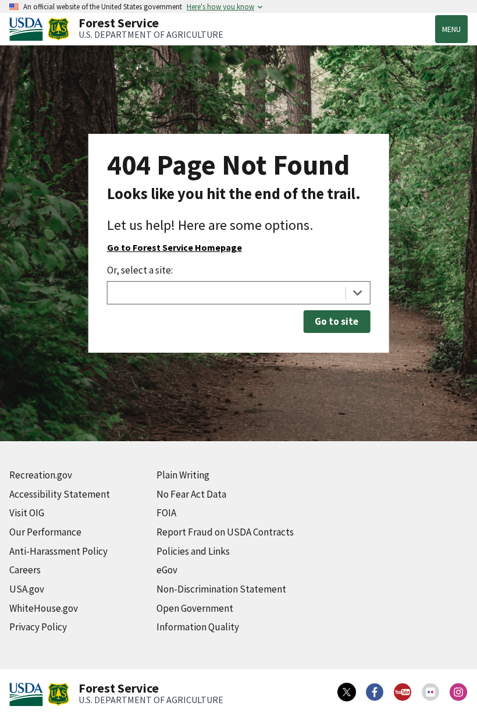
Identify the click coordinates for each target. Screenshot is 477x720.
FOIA (166, 512)
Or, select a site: (140, 270)
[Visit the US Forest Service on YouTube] (402, 692)
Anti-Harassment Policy (58, 551)
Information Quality (197, 626)
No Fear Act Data (191, 494)
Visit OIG (26, 512)
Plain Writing (182, 475)
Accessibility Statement (59, 494)
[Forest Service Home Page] (58, 29)
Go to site (336, 321)
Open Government (194, 608)
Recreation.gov (40, 475)
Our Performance (45, 532)
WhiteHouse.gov (43, 608)
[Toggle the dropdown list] (357, 293)
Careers (25, 569)
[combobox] (239, 292)
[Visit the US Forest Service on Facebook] (374, 692)
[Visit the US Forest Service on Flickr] (430, 692)
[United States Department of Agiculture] (28, 29)
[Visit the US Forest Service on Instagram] (458, 692)
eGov (166, 569)
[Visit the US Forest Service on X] (346, 692)
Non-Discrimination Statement (221, 589)
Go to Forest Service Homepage (174, 247)
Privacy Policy (38, 626)
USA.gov (26, 589)
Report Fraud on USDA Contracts (225, 532)
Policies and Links (193, 551)
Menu (451, 29)
